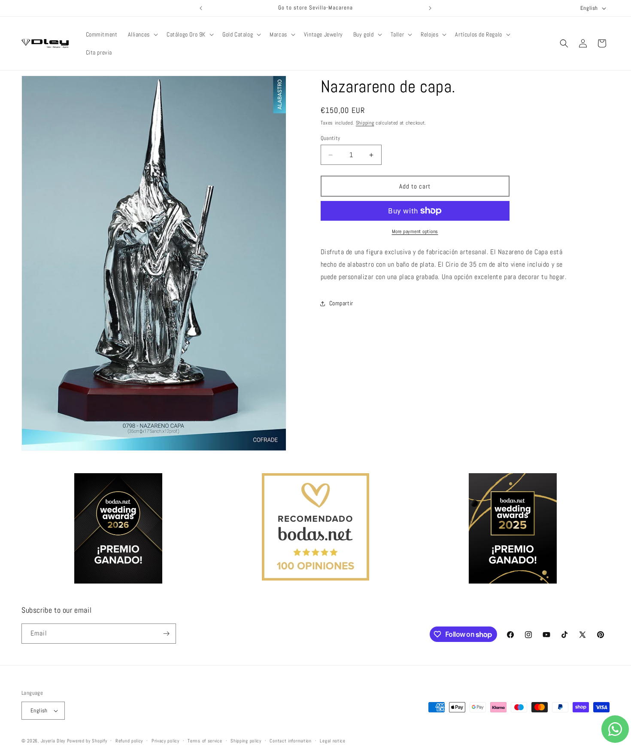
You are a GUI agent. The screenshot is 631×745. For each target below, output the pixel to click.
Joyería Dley (53, 741)
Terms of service (205, 740)
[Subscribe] (166, 633)
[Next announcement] (430, 8)
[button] (142, 34)
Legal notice (332, 740)
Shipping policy (246, 740)
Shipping (365, 122)
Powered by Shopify (87, 741)
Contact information (290, 740)
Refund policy (129, 740)
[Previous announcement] (200, 8)
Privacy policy (165, 740)
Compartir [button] (341, 303)
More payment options (415, 231)
